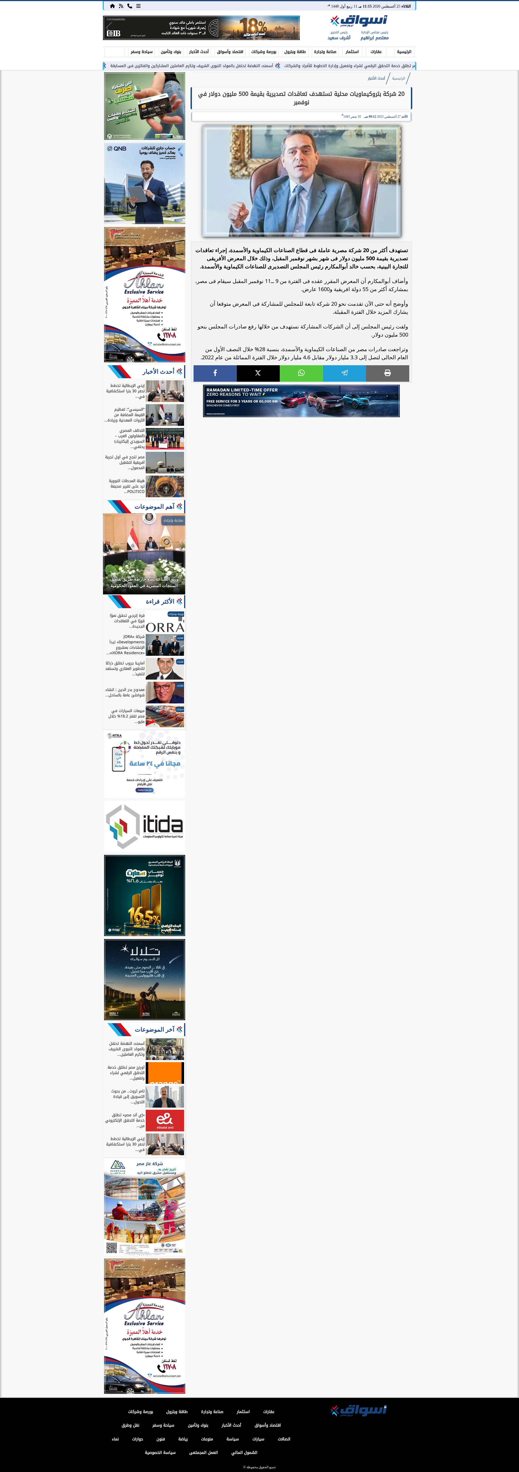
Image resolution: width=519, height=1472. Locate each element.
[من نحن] (129, 5)
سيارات (258, 1439)
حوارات (137, 1439)
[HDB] (145, 106)
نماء (115, 1439)
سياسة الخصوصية (160, 1452)
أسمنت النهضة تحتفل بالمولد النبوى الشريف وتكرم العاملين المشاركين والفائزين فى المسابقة (244, 66)
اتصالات (284, 1439)
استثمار (352, 51)
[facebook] (215, 373)
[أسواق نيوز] (358, 22)
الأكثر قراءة (160, 601)
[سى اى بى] (201, 28)
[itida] (145, 827)
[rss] (121, 5)
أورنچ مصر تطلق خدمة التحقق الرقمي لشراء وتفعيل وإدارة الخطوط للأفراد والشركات (409, 66)
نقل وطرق (130, 1425)
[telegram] (344, 373)
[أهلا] (145, 295)
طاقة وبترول (295, 51)
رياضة (183, 1439)
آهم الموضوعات (154, 506)
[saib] (145, 980)
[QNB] (145, 184)
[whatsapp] (301, 373)
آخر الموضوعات (154, 1029)
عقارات (376, 51)
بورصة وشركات (263, 51)
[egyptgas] (145, 1207)
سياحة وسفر (142, 51)
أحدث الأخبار (199, 51)
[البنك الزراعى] (145, 896)
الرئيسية (404, 51)
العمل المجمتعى (203, 1452)
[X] (258, 373)
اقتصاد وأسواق (230, 51)
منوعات (207, 1439)
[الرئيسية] (112, 5)
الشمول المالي (244, 1452)
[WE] (301, 401)
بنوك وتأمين (171, 51)
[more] (138, 5)
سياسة (233, 1439)
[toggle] (114, 51)
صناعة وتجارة (325, 51)
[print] (387, 373)
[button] (109, 28)
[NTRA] (145, 764)
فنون (161, 1439)
